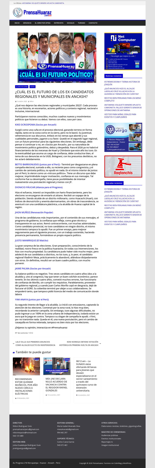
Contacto (93, 23)
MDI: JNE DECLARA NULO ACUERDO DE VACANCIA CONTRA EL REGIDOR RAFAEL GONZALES (56, 384)
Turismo (81, 23)
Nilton (32, 101)
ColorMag (117, 463)
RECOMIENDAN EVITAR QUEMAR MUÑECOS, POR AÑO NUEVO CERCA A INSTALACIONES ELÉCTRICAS (26, 386)
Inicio (17, 23)
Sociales (70, 23)
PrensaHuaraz (98, 463)
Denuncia (27, 23)
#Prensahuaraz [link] (59, 327)
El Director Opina (42, 23)
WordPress (127, 463)
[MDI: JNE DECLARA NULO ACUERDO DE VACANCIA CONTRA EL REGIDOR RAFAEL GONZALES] (56, 359)
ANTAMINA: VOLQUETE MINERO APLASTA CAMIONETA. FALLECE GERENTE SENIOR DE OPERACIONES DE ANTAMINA (123, 108)
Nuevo (32, 86)
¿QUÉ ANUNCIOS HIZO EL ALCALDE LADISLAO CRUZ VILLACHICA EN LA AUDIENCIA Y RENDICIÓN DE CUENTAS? (121, 91)
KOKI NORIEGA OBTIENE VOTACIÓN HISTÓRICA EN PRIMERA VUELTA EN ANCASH (78, 343)
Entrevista (58, 23)
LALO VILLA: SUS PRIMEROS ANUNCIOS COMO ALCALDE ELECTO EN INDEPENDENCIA (35, 343)
